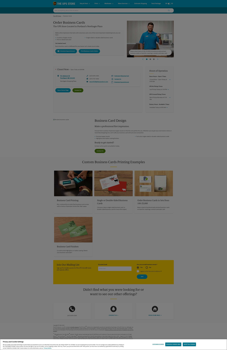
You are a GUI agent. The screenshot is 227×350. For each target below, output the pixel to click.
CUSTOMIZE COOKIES (158, 344)
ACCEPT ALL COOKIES (189, 344)
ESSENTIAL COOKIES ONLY (173, 344)
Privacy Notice (47, 348)
